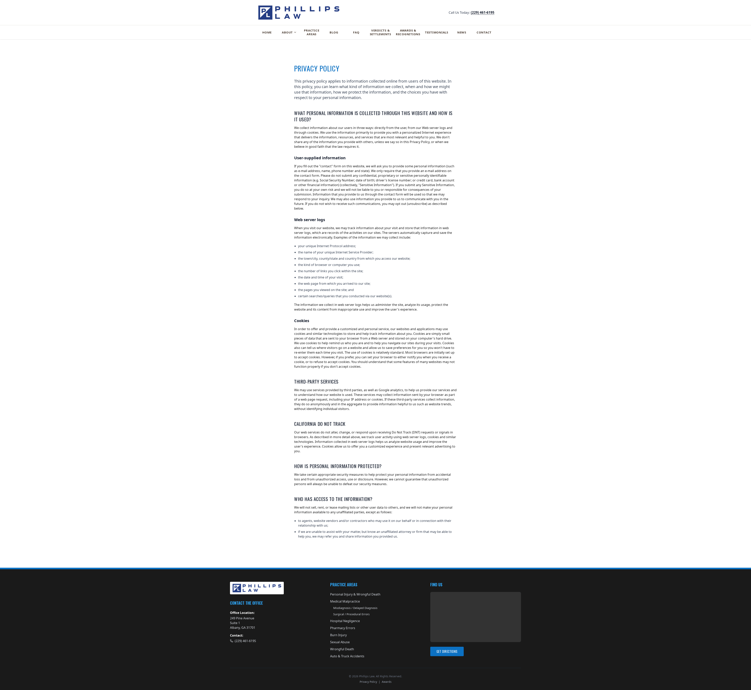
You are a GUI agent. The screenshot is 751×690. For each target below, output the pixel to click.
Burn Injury (338, 635)
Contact (484, 32)
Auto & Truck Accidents (347, 656)
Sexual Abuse (340, 642)
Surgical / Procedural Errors (351, 614)
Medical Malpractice (345, 601)
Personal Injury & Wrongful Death (355, 594)
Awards (387, 682)
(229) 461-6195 (482, 12)
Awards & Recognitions (408, 32)
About (287, 32)
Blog (334, 32)
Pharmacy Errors (342, 628)
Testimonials (436, 32)
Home (267, 32)
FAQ (356, 32)
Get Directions (447, 651)
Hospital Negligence (345, 621)
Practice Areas (311, 32)
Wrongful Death (342, 649)
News (461, 32)
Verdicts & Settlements (380, 32)
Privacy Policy (368, 682)
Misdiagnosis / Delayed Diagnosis (355, 608)
